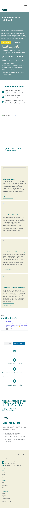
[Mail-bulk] (4, 10)
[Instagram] (6, 10)
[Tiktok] (7, 468)
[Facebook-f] (2, 468)
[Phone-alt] (2, 10)
